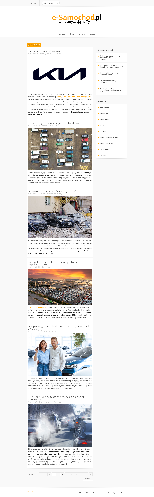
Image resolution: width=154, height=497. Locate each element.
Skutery (103, 155)
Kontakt (30, 491)
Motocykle (104, 113)
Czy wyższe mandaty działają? (108, 82)
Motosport (104, 119)
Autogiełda (104, 107)
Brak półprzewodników (37, 307)
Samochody (49, 54)
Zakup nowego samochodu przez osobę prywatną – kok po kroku (58, 327)
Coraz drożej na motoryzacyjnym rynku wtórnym (54, 123)
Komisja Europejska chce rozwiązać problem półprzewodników (52, 263)
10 (71, 474)
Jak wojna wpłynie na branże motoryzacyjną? (52, 191)
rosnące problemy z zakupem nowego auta (74, 97)
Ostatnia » (88, 479)
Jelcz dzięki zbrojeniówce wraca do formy (109, 74)
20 (76, 474)
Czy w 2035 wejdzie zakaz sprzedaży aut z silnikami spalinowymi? (56, 398)
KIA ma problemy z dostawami (44, 51)
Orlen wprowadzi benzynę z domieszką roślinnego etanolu (111, 58)
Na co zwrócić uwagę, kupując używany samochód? (111, 66)
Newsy (44, 54)
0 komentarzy (58, 54)
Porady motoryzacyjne (109, 137)
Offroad (103, 131)
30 (81, 474)
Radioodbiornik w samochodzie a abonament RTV (110, 90)
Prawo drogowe (106, 143)
